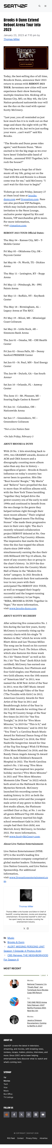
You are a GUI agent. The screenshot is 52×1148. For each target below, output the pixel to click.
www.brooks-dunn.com (22, 608)
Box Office (8, 1094)
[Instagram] (28, 928)
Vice (5, 1087)
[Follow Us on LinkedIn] (35, 1114)
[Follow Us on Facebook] (14, 1114)
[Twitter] (24, 928)
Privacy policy (31, 1138)
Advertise (43, 1138)
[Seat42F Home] (6, 1114)
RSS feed (11, 1138)
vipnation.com (17, 225)
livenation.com (29, 199)
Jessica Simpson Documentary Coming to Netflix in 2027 (36, 1023)
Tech (6, 1084)
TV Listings (8, 1097)
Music (10, 937)
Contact (20, 1138)
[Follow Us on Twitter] (21, 1114)
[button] (39, 6)
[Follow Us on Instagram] (28, 1114)
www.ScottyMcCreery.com (24, 836)
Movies (7, 1081)
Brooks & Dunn (15, 942)
